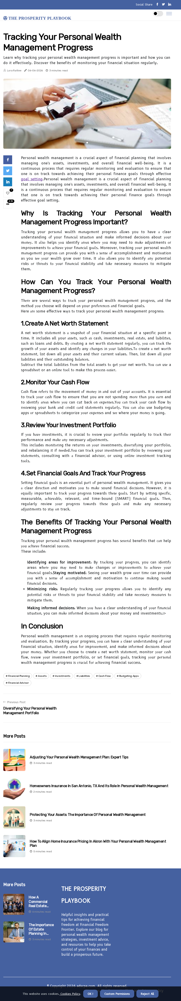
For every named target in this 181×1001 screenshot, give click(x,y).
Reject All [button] (147, 993)
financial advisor (18, 682)
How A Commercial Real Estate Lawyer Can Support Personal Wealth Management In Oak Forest (41, 901)
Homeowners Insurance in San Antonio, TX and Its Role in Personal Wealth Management (99, 786)
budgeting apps (129, 675)
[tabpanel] (87, 114)
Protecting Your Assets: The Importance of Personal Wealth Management (88, 815)
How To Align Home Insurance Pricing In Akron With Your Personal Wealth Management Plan (98, 843)
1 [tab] (87, 142)
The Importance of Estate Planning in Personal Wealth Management (41, 929)
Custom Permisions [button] (117, 993)
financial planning (19, 675)
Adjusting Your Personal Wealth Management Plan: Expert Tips (79, 757)
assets (42, 675)
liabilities (84, 675)
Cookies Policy (69, 993)
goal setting (32, 179)
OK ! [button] (90, 993)
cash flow (104, 675)
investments (62, 675)
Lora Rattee (14, 70)
